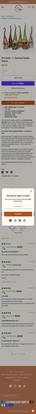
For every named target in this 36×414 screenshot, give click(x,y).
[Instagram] (15, 220)
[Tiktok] (24, 220)
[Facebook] (10, 220)
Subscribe (18, 214)
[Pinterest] (20, 220)
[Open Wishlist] (33, 411)
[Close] (31, 191)
